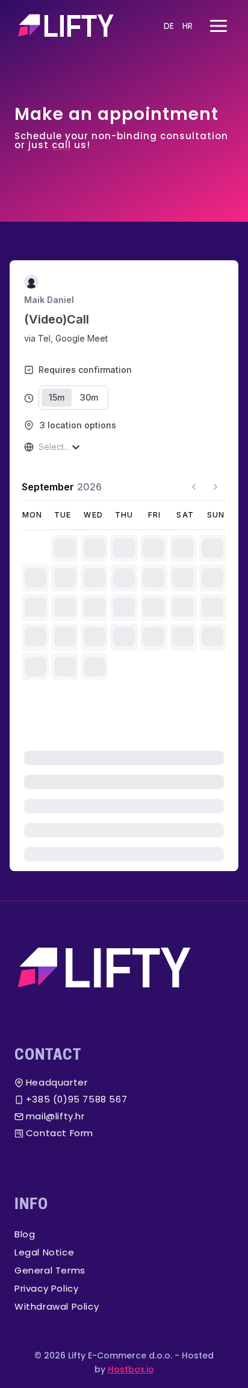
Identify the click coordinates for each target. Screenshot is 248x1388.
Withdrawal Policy (56, 1306)
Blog (24, 1234)
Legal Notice (44, 1252)
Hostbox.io (131, 1369)
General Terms (49, 1270)
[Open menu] (218, 25)
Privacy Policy (46, 1288)
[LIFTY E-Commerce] (124, 968)
